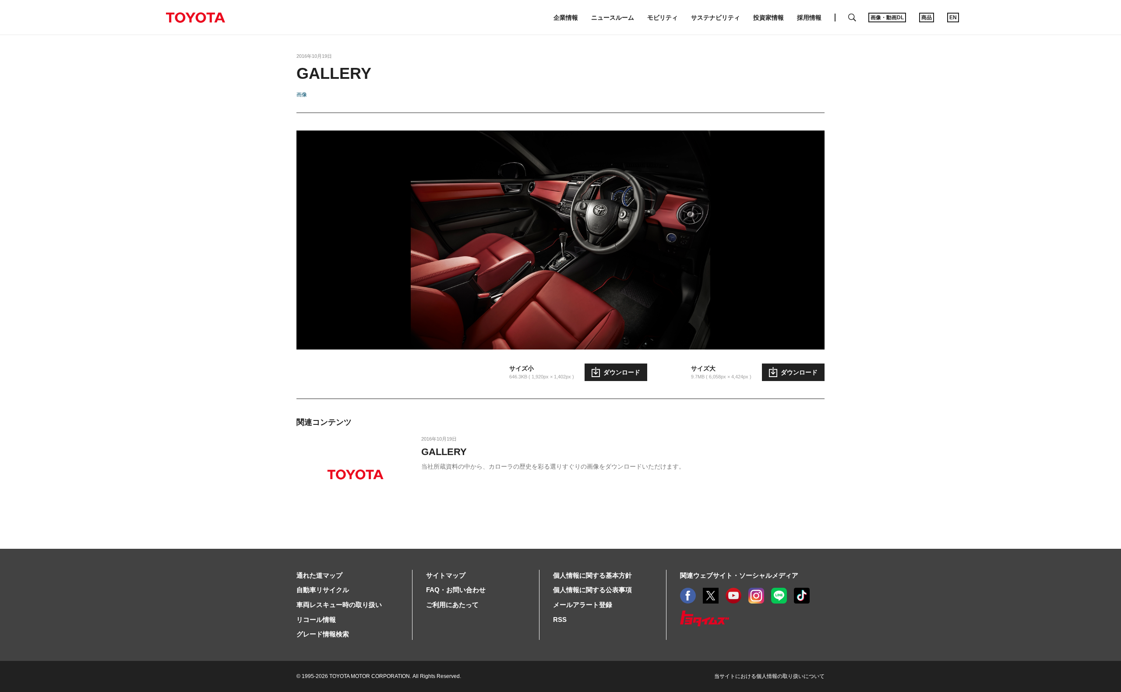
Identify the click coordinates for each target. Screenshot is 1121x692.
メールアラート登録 (582, 604)
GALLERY (444, 451)
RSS (560, 619)
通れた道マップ (319, 575)
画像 (301, 95)
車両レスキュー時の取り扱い (339, 604)
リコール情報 (316, 619)
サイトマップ (445, 575)
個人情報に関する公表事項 (592, 589)
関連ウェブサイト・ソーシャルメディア (739, 575)
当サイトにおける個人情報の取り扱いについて (769, 676)
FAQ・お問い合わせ (456, 589)
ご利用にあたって (452, 604)
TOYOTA (195, 17)
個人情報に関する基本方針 (592, 575)
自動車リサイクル (322, 589)
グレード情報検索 (322, 634)
